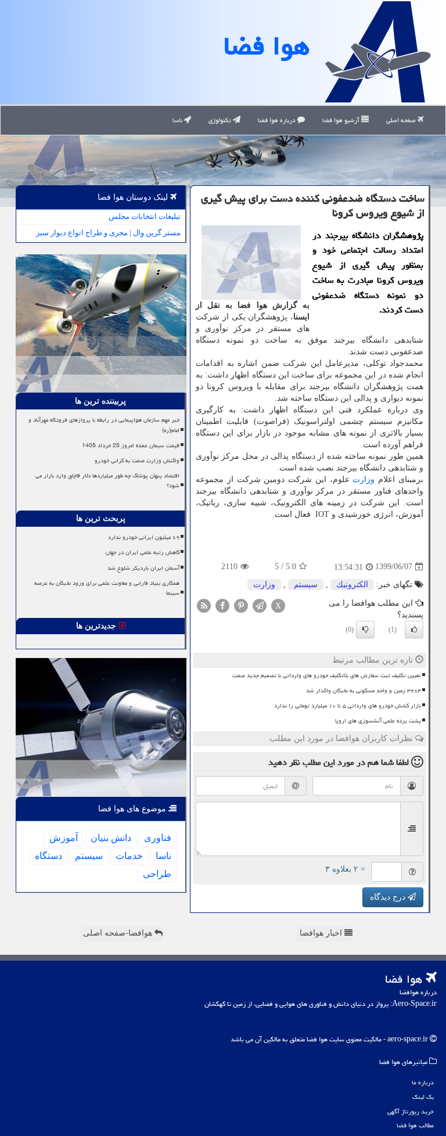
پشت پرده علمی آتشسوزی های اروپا (378, 721)
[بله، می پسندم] (414, 629)
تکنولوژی (220, 120)
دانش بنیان (111, 838)
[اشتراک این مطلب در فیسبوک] (222, 605)
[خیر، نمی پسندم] (365, 629)
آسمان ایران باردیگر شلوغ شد (143, 568)
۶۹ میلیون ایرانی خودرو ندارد (143, 537)
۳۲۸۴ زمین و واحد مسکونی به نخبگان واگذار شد (363, 690)
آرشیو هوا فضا (341, 120)
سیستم (306, 584)
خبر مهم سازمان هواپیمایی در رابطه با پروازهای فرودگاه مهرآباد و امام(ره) (103, 425)
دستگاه (48, 856)
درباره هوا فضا (277, 120)
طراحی (157, 874)
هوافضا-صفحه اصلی (118, 933)
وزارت (364, 479)
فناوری (157, 838)
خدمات (129, 856)
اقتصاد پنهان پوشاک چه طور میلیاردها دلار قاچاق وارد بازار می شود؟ (107, 480)
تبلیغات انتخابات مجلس (145, 216)
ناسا (178, 120)
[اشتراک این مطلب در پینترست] (241, 605)
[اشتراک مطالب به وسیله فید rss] (204, 605)
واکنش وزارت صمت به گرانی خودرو (137, 460)
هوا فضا (267, 46)
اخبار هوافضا (322, 933)
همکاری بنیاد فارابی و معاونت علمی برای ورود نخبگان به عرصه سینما (106, 588)
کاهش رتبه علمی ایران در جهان (142, 552)
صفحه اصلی (402, 120)
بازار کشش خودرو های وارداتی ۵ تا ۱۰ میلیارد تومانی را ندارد (347, 705)
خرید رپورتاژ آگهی (410, 1111)
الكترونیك (352, 584)
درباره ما (423, 1082)
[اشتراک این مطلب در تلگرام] (259, 605)
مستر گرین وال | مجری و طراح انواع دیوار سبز (108, 232)
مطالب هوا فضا (415, 1125)
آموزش (63, 838)
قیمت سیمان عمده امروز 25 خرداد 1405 (130, 445)
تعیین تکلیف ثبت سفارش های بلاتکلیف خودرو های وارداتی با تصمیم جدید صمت (326, 675)
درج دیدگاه (389, 897)
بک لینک (423, 1097)
